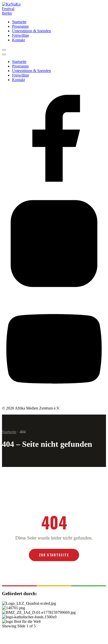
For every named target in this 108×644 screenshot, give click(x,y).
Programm (20, 26)
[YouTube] (54, 399)
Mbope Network (72, 633)
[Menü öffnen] (4, 50)
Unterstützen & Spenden (31, 31)
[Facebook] (54, 189)
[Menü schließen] (4, 54)
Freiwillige (20, 35)
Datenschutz (80, 640)
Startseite (19, 22)
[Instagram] (54, 294)
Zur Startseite (54, 554)
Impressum (57, 640)
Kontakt (18, 40)
